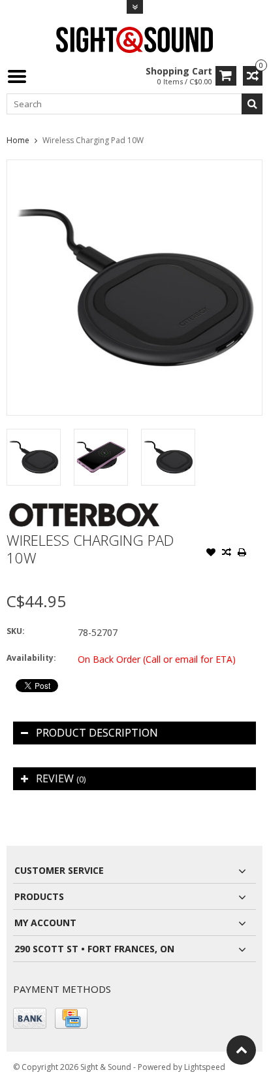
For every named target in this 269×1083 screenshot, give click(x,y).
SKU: (16, 631)
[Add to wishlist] (211, 553)
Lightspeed (204, 1067)
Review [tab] (61, 778)
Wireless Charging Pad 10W (93, 140)
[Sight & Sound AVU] (134, 39)
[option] (33, 457)
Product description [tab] (97, 732)
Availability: (31, 657)
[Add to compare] (226, 553)
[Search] (252, 103)
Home (18, 140)
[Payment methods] (29, 1018)
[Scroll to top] (241, 1050)
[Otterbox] (84, 505)
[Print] (242, 553)
